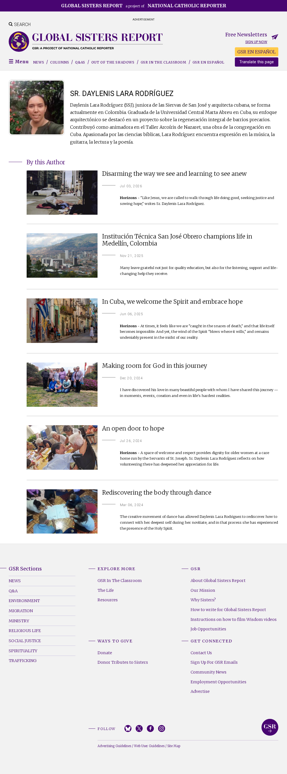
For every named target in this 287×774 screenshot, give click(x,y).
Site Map (173, 746)
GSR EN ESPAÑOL (256, 52)
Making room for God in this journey (154, 366)
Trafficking (22, 660)
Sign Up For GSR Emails (214, 662)
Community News (208, 672)
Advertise (200, 691)
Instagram (161, 728)
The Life (106, 590)
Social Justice (25, 640)
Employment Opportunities (218, 681)
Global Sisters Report (269, 727)
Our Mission (203, 590)
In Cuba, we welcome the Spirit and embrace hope (172, 301)
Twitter (139, 728)
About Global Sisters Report (218, 580)
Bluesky (127, 728)
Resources (108, 599)
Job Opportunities (208, 629)
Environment (24, 600)
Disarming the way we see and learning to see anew (174, 173)
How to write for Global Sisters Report (228, 609)
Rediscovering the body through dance (156, 492)
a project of (143, 5)
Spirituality (23, 650)
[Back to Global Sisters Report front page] (86, 41)
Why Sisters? (203, 599)
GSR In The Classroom (120, 580)
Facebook (150, 728)
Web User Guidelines (149, 746)
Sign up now (256, 42)
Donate (105, 652)
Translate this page (256, 62)
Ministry (19, 620)
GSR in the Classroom (163, 62)
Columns (59, 62)
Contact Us (201, 652)
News (38, 62)
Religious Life (25, 630)
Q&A (13, 590)
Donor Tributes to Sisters (123, 662)
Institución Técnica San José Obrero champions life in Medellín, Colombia (177, 240)
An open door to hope (133, 428)
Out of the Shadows (113, 62)
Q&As (80, 62)
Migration (21, 610)
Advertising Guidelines (114, 746)
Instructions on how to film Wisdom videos (234, 619)
